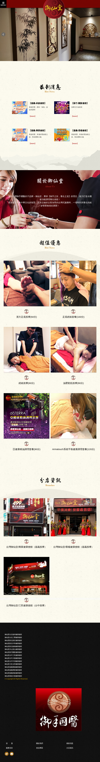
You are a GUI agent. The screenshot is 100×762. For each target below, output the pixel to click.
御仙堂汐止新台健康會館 (13, 649)
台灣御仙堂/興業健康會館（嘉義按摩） (26, 547)
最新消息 (69, 743)
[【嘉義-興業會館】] (19, 135)
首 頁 (9, 743)
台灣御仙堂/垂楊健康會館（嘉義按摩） (73, 547)
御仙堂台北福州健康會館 (13, 634)
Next (97, 34)
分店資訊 (69, 748)
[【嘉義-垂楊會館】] (61, 135)
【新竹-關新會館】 (80, 103)
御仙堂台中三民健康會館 (13, 655)
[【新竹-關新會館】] (61, 107)
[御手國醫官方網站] (50, 709)
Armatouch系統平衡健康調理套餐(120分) (73, 449)
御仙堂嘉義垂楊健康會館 (13, 667)
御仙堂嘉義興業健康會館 (13, 670)
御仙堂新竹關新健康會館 (13, 652)
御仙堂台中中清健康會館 (13, 661)
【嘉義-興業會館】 (37, 130)
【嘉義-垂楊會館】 (80, 130)
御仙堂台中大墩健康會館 (13, 658)
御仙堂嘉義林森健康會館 (13, 673)
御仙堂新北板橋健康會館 (13, 646)
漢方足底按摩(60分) (26, 317)
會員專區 (39, 748)
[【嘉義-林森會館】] (19, 107)
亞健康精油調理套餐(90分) (26, 449)
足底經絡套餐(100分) (73, 317)
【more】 (32, 116)
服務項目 (9, 748)
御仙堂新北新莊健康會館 (13, 640)
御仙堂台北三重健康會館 (13, 637)
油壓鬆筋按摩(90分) (73, 383)
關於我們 (39, 743)
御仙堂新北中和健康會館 (13, 643)
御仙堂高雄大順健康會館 (13, 676)
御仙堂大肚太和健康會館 (13, 664)
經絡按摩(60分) (27, 383)
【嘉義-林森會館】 (37, 103)
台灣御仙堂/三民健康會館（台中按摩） (26, 605)
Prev (3, 34)
